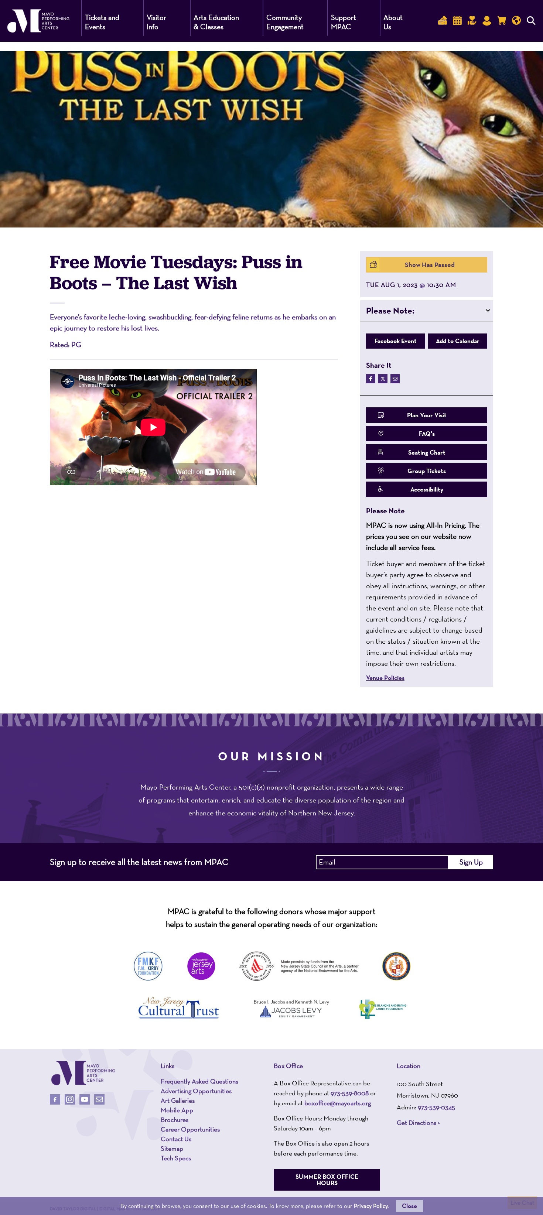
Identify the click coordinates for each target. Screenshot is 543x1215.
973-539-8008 (350, 1093)
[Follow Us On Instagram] (70, 1099)
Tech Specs (176, 1158)
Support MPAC (343, 22)
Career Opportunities (190, 1129)
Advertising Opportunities (196, 1091)
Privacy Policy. (371, 1206)
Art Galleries (178, 1100)
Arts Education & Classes (216, 22)
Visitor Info (156, 22)
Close (409, 1206)
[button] (426, 310)
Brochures (174, 1119)
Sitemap (172, 1148)
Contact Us (176, 1139)
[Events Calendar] (457, 21)
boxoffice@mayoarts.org (337, 1103)
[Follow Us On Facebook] (55, 1099)
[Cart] (501, 21)
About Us (393, 22)
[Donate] (472, 21)
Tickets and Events (102, 22)
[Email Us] (99, 1099)
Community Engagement (285, 22)
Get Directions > (418, 1122)
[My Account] (486, 21)
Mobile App (177, 1110)
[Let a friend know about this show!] (395, 378)
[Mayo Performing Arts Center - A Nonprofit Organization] (83, 1073)
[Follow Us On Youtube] (84, 1099)
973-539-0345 (436, 1107)
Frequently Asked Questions (199, 1081)
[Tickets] (442, 21)
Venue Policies (385, 678)
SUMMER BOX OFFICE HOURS (327, 1180)
